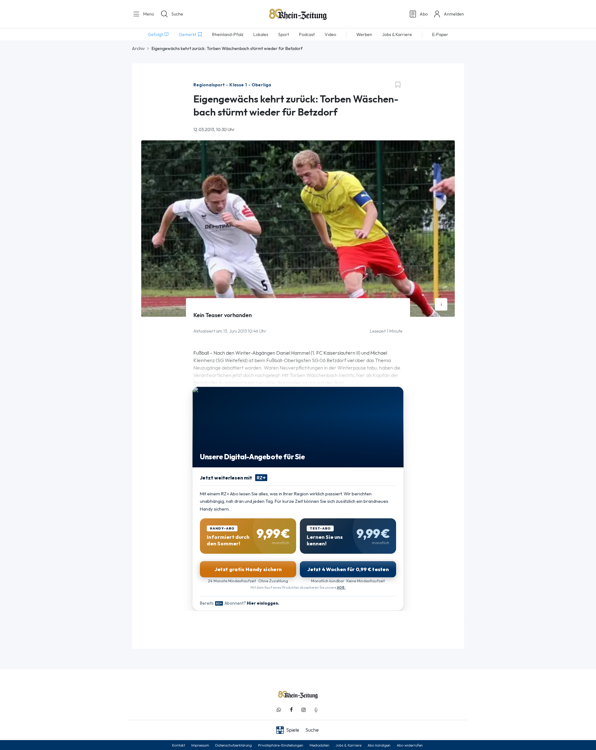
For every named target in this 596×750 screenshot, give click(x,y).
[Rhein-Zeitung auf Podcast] (316, 710)
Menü (148, 14)
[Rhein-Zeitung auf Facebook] (291, 710)
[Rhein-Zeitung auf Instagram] (303, 710)
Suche (177, 14)
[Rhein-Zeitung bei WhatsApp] (279, 710)
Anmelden (454, 14)
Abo (424, 14)
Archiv (138, 48)
